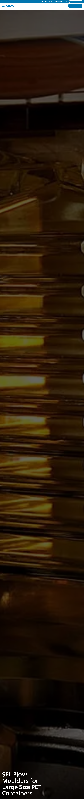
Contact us (73, 6)
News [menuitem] (50, 1)
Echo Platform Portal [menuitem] (58, 1)
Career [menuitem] (41, 1)
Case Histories (51, 6)
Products (33, 6)
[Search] (69, 2)
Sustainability (62, 6)
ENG (67, 1)
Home (3, 800)
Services (41, 6)
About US (24, 6)
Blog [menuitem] (46, 1)
